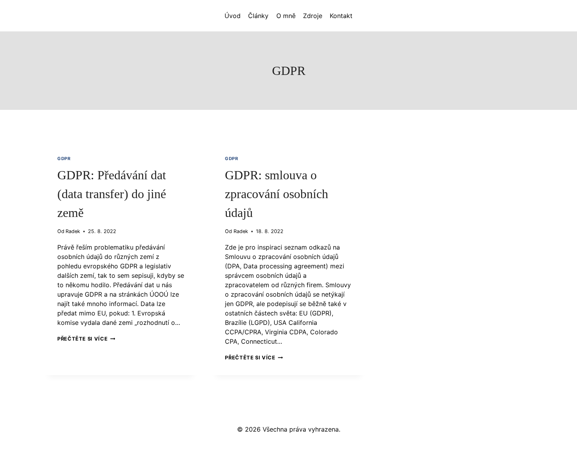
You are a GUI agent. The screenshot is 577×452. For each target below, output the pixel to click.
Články (258, 16)
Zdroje (312, 16)
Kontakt (341, 16)
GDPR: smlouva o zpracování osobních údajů (276, 194)
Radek (73, 231)
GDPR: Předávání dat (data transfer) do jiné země (111, 194)
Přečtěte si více (86, 339)
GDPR (63, 158)
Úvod (233, 16)
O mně (286, 16)
